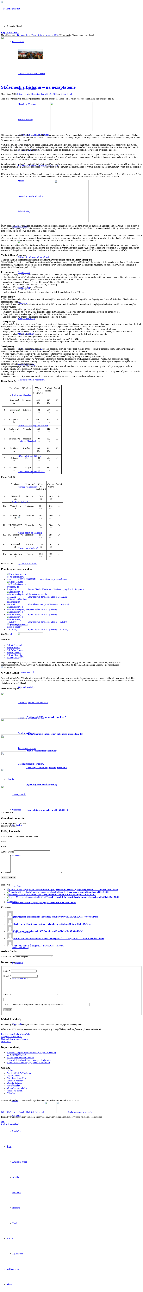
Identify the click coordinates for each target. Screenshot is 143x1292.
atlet (11, 634)
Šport (28, 35)
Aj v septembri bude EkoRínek (20, 1057)
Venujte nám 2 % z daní (11, 1036)
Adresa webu (7, 852)
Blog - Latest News (10, 32)
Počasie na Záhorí (14, 1091)
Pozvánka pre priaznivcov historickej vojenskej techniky (31, 1052)
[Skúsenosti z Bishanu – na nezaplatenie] (35, 80)
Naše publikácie (8, 1039)
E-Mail (7, 976)
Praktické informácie (21, 502)
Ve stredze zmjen (14, 1055)
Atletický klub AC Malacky (19, 1073)
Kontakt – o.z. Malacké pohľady (15, 1034)
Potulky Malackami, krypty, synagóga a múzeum (28, 1062)
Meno (3, 841)
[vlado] (72, 221)
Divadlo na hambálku (16, 1078)
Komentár (5, 872)
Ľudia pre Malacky (15, 1080)
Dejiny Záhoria (13, 1075)
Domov (20, 35)
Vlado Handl (66, 94)
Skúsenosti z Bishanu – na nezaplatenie (38, 87)
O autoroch (6, 1041)
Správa (7, 994)
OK (2, 1121)
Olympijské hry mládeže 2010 (45, 35)
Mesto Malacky (13, 1086)
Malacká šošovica (14, 1083)
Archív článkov (8, 956)
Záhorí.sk (11, 1093)
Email (3, 846)
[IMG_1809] (71, 130)
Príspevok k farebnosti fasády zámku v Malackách (29, 1060)
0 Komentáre (22, 94)
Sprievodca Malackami (22, 395)
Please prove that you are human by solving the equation (37, 1004)
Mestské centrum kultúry (17, 1088)
